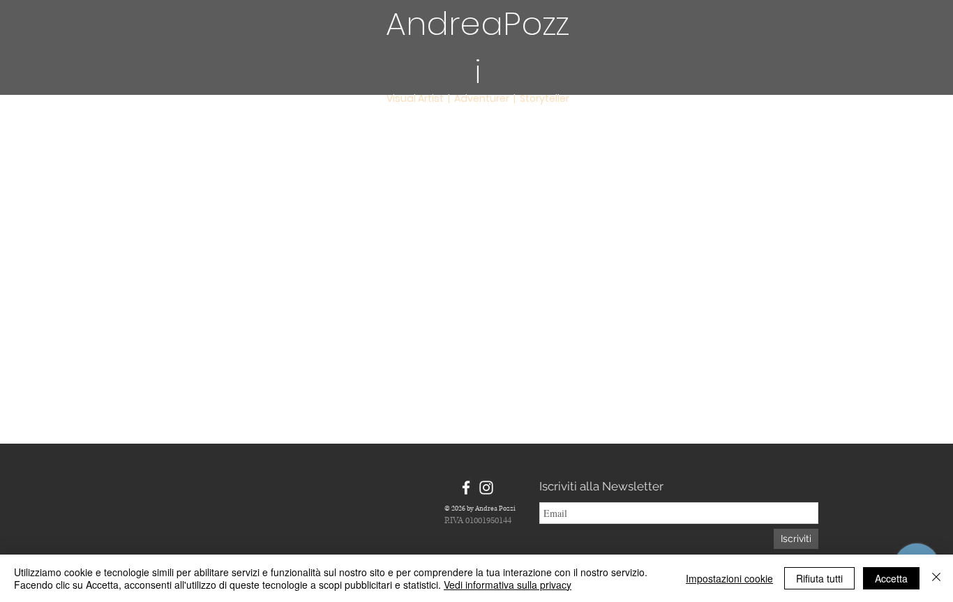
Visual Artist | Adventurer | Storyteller (478, 98)
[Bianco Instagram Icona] (486, 488)
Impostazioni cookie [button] (729, 578)
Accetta (891, 578)
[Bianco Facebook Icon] (466, 488)
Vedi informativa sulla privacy (507, 585)
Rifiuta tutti (819, 578)
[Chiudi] (936, 578)
